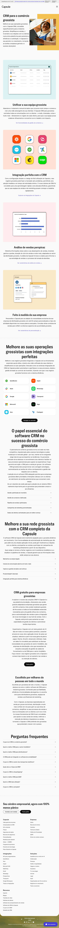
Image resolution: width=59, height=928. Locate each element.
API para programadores (9, 856)
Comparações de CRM (8, 824)
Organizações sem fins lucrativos (38, 881)
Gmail (4, 871)
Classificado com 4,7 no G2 (7, 1)
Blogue (5, 895)
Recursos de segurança (9, 834)
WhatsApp (5, 873)
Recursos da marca (35, 824)
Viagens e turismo (34, 866)
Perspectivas (6, 876)
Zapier (4, 863)
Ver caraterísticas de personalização (28, 330)
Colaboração (33, 859)
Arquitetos (32, 868)
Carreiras (32, 827)
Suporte (5, 893)
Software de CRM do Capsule (10, 905)
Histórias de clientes (8, 900)
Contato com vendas (11, 812)
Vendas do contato (54, 1)
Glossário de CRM (7, 910)
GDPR (31, 834)
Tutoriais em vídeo (7, 898)
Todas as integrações (8, 883)
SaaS (31, 878)
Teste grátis (8, 49)
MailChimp (5, 868)
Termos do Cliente (34, 829)
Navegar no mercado (29, 420)
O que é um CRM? (7, 907)
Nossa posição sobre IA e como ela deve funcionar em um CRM (30, 1)
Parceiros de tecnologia (9, 847)
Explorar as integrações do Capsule (28, 195)
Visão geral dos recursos (9, 822)
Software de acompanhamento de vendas (13, 902)
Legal (31, 876)
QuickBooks (6, 859)
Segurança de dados (8, 832)
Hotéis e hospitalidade (35, 863)
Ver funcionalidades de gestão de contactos (29, 123)
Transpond (5, 878)
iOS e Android (6, 827)
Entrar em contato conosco (37, 837)
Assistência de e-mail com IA (37, 856)
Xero (4, 861)
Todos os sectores (34, 886)
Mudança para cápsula (9, 839)
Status (7, 842)
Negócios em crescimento (36, 883)
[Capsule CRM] (6, 7)
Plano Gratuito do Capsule (9, 849)
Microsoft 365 (6, 866)
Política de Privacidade (36, 832)
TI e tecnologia (34, 871)
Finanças (32, 861)
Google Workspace (8, 881)
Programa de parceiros (9, 844)
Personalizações (7, 837)
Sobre (31, 822)
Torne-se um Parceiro (47, 1)
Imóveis (32, 873)
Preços (5, 829)
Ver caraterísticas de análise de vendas (28, 263)
